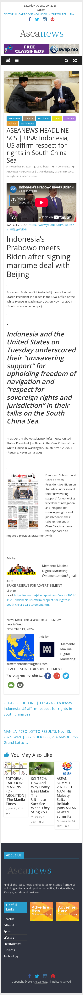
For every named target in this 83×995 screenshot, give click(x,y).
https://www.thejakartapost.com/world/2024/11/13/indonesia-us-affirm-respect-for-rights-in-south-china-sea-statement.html (41, 599)
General (29, 118)
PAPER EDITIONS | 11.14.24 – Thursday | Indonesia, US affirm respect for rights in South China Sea (39, 709)
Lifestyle (69, 118)
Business (9, 950)
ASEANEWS (14, 118)
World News (27, 123)
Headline (9, 919)
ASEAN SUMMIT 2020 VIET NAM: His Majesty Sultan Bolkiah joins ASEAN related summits (66, 797)
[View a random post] (75, 60)
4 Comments (62, 166)
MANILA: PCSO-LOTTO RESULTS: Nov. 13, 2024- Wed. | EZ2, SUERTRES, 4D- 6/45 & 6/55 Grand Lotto (41, 737)
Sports (8, 931)
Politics (12, 123)
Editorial (9, 925)
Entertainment (12, 944)
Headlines (43, 118)
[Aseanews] (8, 60)
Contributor (42, 166)
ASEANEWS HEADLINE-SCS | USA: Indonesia (30, 171)
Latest (57, 118)
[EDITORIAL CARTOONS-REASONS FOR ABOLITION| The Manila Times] (16, 764)
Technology (11, 956)
